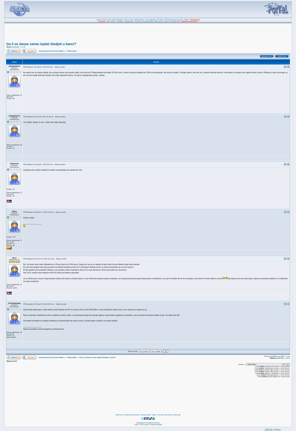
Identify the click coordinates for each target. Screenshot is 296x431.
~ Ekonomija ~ (72, 51)
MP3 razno (158, 21)
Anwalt (175, 415)
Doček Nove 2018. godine (131, 415)
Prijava (186, 19)
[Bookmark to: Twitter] (142, 419)
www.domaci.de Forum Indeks (51, 51)
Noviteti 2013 (175, 21)
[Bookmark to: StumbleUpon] (153, 419)
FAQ (108, 21)
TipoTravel (160, 415)
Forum (104, 19)
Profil (113, 21)
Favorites (119, 21)
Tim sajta (160, 19)
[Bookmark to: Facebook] (145, 419)
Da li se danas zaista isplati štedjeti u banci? (41, 44)
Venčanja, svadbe (145, 415)
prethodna (15, 47)
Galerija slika (128, 21)
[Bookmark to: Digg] (148, 419)
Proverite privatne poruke (174, 19)
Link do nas (128, 19)
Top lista (138, 21)
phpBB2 (159, 424)
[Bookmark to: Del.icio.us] (151, 419)
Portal (98, 19)
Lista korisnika (151, 19)
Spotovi (166, 21)
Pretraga (119, 19)
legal (179, 415)
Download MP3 (147, 21)
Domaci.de (156, 423)
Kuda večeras (168, 415)
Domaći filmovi (139, 19)
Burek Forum (119, 415)
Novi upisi (111, 19)
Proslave (153, 415)
